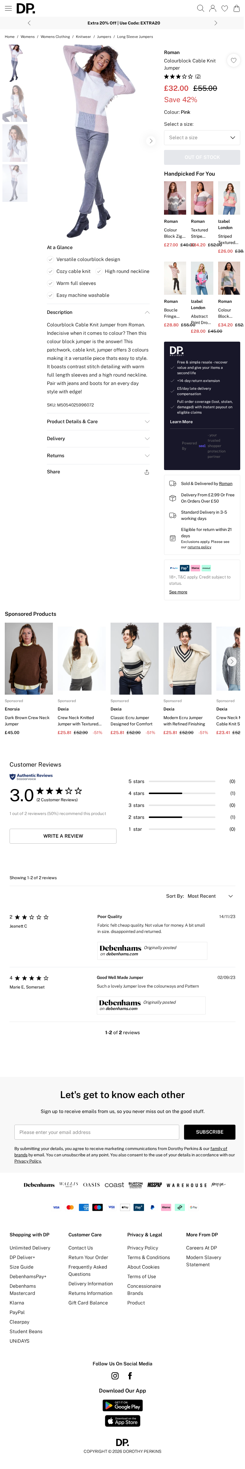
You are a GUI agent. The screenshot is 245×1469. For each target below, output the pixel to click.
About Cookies (143, 1267)
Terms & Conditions (148, 1257)
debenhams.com (122, 953)
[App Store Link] (122, 1413)
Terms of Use (141, 1276)
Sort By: (175, 896)
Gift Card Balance (88, 1303)
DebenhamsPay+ (28, 1276)
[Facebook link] (130, 1375)
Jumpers (104, 37)
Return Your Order (88, 1257)
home (10, 37)
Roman (172, 52)
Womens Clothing (55, 37)
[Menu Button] (8, 8)
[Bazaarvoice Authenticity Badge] (31, 777)
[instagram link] (115, 1375)
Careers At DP (201, 1248)
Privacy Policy (142, 1248)
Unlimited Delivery (30, 1248)
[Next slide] (216, 23)
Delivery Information (90, 1284)
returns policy (199, 547)
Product (136, 1303)
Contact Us (80, 1248)
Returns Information (90, 1293)
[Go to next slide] (151, 141)
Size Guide (21, 1267)
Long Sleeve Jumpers (135, 37)
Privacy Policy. (28, 1161)
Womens (28, 37)
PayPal (17, 1312)
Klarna (17, 1303)
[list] (94, 141)
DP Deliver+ (22, 1257)
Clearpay (19, 1322)
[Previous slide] (29, 23)
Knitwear (83, 37)
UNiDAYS (20, 1341)
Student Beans (26, 1331)
